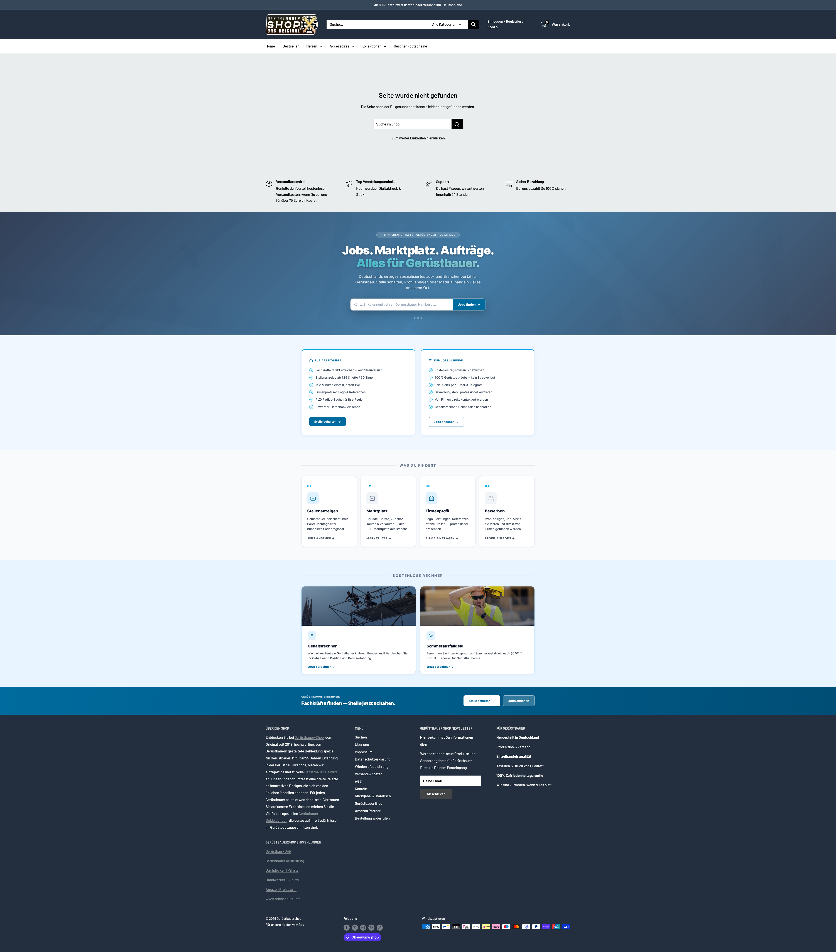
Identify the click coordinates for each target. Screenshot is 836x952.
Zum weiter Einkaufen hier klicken (418, 138)
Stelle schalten (325, 421)
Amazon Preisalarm (281, 889)
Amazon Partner (368, 810)
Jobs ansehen (444, 421)
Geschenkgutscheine (410, 46)
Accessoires (339, 46)
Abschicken (436, 794)
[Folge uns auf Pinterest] (371, 927)
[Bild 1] (414, 318)
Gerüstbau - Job (278, 851)
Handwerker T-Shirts (282, 879)
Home (270, 46)
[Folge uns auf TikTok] (380, 927)
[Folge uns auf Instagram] (363, 927)
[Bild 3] (423, 318)
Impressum (363, 752)
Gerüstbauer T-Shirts (320, 772)
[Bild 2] (420, 318)
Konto (492, 26)
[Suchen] (473, 24)
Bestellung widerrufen (372, 818)
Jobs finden (467, 304)
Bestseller (291, 46)
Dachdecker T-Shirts (282, 870)
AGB (358, 781)
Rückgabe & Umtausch (373, 796)
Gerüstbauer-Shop (309, 737)
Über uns (362, 744)
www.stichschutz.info (283, 898)
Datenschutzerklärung (372, 759)
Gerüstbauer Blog (368, 803)
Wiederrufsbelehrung (371, 766)
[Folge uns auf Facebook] (347, 927)
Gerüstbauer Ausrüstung (285, 861)
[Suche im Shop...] (457, 124)
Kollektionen (371, 46)
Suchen (361, 737)
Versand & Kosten (369, 774)
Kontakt (361, 788)
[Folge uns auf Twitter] (355, 927)
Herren (311, 46)
